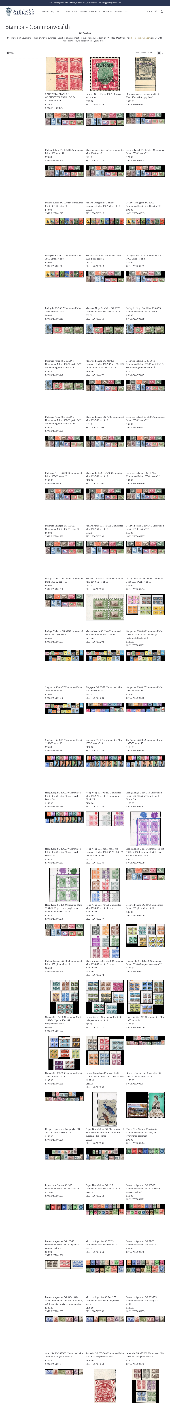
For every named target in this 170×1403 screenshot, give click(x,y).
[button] (151, 53)
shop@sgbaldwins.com (140, 38)
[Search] (156, 11)
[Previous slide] (130, 88)
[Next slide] (161, 88)
